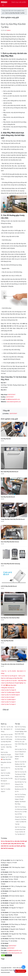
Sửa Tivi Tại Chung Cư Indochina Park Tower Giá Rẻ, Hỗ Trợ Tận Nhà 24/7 (20, 830)
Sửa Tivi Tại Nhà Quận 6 (9, 699)
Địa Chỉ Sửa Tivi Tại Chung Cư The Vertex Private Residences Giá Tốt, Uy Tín (21, 786)
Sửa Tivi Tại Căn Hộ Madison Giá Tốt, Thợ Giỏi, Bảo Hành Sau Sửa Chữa (20, 765)
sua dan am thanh (14, 846)
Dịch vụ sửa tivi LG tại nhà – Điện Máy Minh (14, 680)
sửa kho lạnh (6, 843)
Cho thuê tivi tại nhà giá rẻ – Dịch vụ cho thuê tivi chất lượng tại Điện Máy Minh (7, 738)
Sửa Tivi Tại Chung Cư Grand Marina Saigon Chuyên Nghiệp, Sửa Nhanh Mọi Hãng (20, 799)
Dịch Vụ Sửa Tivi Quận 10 (9, 690)
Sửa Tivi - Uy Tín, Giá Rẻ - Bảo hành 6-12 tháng (7, 729)
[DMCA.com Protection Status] (6, 955)
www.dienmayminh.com (14, 401)
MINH (4, 2)
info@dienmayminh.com (13, 399)
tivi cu (3, 841)
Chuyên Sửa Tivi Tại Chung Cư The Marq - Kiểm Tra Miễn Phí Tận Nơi (20, 820)
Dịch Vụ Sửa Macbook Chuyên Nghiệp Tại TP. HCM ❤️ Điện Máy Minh (6, 756)
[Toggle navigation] (3, 5)
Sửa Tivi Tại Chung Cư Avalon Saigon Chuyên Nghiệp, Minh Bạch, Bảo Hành (21, 730)
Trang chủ (5, 10)
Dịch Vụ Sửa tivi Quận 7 (8, 697)
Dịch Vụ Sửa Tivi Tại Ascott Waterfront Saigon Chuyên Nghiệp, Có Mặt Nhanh (20, 754)
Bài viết (11, 10)
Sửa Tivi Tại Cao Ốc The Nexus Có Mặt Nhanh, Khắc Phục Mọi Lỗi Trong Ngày (20, 775)
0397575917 (11, 394)
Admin (9, 30)
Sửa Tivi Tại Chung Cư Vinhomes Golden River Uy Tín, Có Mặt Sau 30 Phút (21, 810)
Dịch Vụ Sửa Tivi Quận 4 (9, 704)
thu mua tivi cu (9, 841)
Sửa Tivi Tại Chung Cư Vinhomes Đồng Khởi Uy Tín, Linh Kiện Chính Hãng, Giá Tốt (21, 741)
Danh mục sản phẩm (18, 2)
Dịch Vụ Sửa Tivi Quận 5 (9, 702)
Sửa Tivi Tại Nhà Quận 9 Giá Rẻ (11, 692)
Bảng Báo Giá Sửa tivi (8, 687)
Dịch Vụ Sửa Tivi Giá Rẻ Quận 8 (11, 695)
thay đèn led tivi (16, 843)
